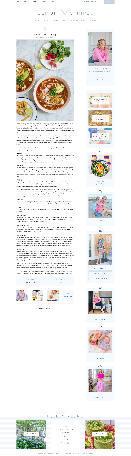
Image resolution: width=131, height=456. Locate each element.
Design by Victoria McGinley (72, 453)
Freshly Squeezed (53, 295)
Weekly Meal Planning (45, 34)
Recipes (46, 20)
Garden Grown (99, 433)
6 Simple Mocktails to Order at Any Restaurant (100, 101)
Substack (74, 20)
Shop (109, 1)
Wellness (51, 37)
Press (65, 436)
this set (63, 184)
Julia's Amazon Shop (100, 278)
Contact (43, 1)
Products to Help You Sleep (38, 295)
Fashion (38, 20)
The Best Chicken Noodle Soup (100, 118)
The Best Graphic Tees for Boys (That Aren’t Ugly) (100, 136)
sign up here (68, 273)
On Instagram (31, 433)
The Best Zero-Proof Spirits (23, 295)
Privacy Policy (59, 453)
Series (65, 20)
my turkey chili (38, 239)
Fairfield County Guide (92, 1)
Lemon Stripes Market (100, 273)
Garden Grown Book (65, 429)
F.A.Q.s (26, 1)
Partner (34, 1)
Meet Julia (100, 79)
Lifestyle (56, 20)
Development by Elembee (87, 453)
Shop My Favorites (100, 268)
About (18, 1)
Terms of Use (50, 453)
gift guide (92, 20)
